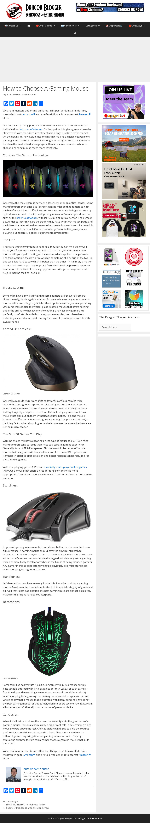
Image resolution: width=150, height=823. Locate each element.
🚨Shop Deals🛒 (114, 25)
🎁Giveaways (135, 25)
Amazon (28, 114)
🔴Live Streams (44, 25)
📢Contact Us (11, 25)
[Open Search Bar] (75, 33)
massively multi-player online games (65, 467)
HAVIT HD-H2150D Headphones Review (25, 804)
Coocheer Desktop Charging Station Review (27, 807)
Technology (12, 801)
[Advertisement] (75, 58)
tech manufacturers (30, 129)
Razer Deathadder (26, 217)
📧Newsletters (69, 25)
